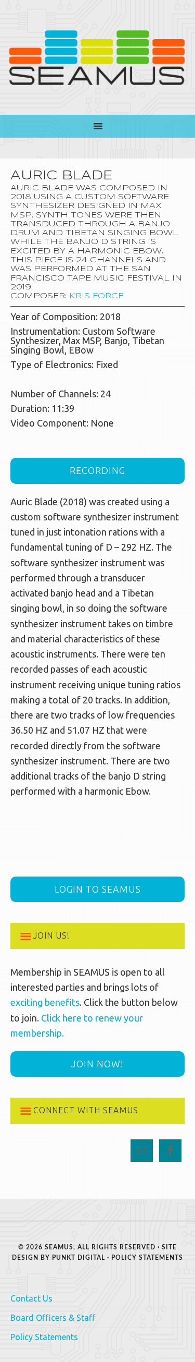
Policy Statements (147, 1258)
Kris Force (96, 296)
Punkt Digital (78, 1258)
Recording (97, 470)
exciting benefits (45, 1002)
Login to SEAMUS (98, 889)
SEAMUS (97, 57)
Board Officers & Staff (52, 1317)
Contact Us (31, 1298)
